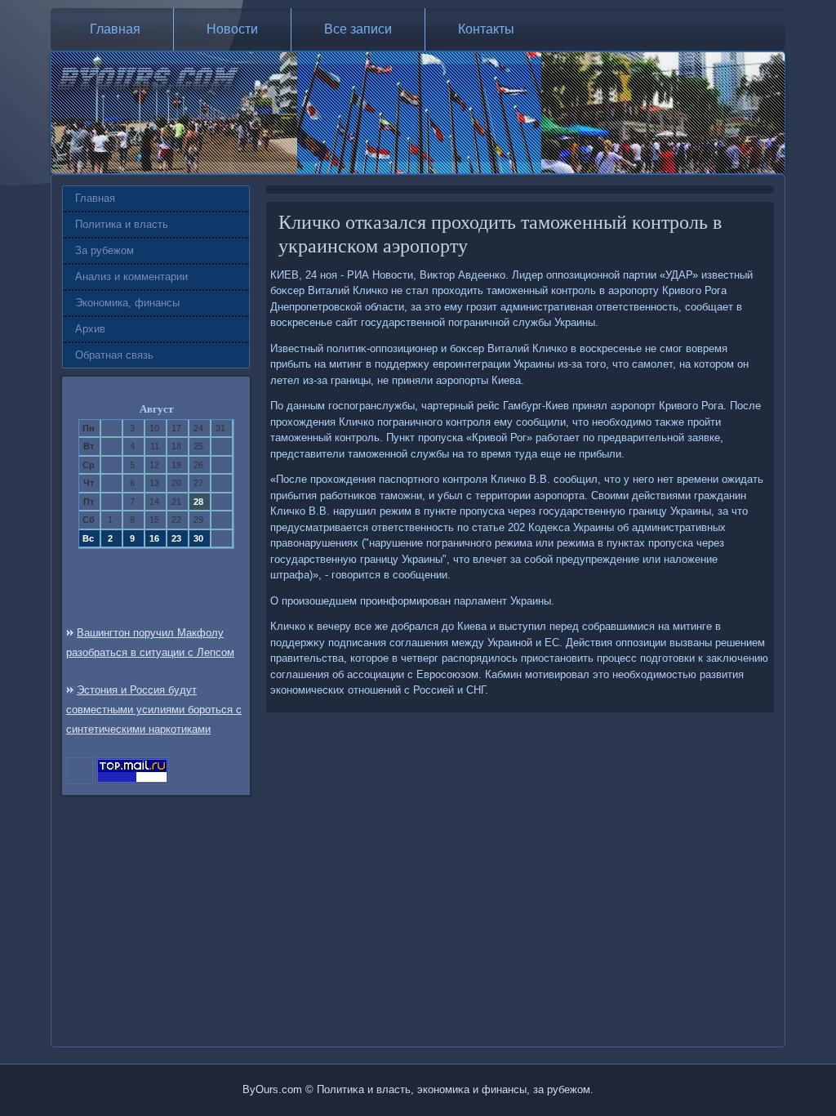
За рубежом (104, 250)
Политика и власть (121, 224)
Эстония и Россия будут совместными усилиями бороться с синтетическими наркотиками (154, 709)
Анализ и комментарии (131, 276)
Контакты (486, 29)
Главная (115, 29)
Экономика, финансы (127, 303)
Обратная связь (114, 355)
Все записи (358, 29)
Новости (232, 29)
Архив (90, 329)
